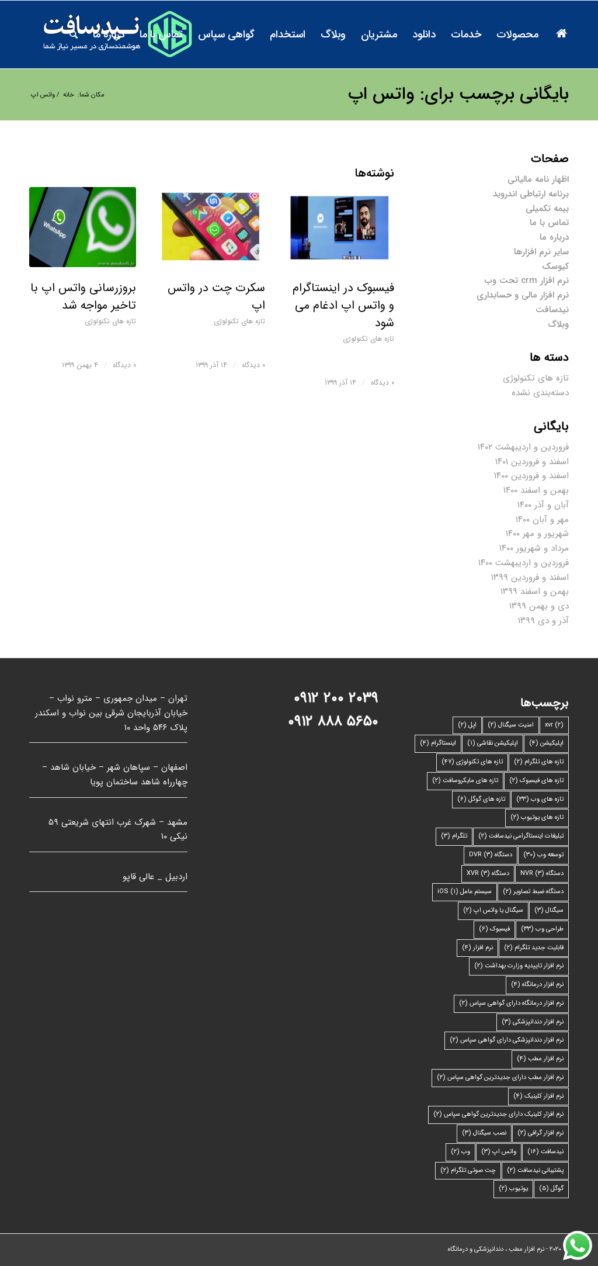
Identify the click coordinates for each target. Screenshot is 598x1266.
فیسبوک (494, 929)
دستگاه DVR (490, 855)
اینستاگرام (438, 743)
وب (460, 1152)
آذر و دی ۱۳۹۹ (543, 621)
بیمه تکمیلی (547, 209)
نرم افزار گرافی (540, 1133)
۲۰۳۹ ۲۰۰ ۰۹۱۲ (336, 698)
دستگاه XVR (488, 873)
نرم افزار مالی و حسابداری (523, 295)
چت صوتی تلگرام (468, 1170)
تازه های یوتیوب (537, 817)
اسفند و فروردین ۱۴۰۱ (532, 462)
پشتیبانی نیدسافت (535, 1170)
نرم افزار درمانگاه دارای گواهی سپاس (511, 1003)
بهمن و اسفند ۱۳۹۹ (534, 591)
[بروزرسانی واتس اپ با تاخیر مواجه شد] (82, 227)
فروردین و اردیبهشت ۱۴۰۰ (523, 563)
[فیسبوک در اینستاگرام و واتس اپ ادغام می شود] (340, 227)
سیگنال (549, 910)
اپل (467, 725)
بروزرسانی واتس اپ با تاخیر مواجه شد (83, 296)
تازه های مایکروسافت (465, 781)
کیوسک (555, 267)
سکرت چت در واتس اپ (216, 296)
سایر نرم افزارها (541, 252)
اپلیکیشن (546, 743)
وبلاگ (558, 324)
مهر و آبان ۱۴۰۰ (542, 520)
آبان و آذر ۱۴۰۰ (543, 505)
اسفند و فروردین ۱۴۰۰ (531, 476)
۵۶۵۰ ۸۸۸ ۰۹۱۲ (333, 721)
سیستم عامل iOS (464, 892)
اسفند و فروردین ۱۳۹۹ (530, 577)
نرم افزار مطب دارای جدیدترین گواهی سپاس (500, 1077)
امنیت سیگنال (511, 725)
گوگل (551, 1189)
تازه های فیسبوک (536, 781)
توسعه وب (543, 855)
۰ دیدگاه (124, 365)
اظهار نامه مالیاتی (538, 179)
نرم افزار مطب (540, 1059)
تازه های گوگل (481, 799)
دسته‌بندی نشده (540, 393)
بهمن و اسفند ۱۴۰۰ (536, 490)
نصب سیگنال (484, 1133)
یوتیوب (513, 1189)
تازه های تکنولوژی (110, 321)
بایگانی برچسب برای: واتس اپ (458, 94)
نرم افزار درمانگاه (537, 985)
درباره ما (554, 237)
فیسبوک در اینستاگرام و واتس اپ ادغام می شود (343, 305)
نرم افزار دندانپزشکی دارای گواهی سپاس (507, 1040)
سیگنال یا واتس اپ (493, 910)
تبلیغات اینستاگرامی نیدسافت (521, 836)
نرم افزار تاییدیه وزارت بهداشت (519, 966)
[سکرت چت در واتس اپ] (211, 227)
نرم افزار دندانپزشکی (533, 1022)
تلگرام (454, 836)
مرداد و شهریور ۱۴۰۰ (534, 548)
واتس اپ (498, 1152)
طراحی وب (542, 929)
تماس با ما (549, 223)
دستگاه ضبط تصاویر (533, 892)
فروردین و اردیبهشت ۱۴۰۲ (523, 447)
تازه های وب (540, 799)
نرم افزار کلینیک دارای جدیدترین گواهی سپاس (498, 1114)
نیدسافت (552, 310)
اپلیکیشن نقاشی (492, 743)
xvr (554, 725)
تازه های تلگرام (539, 762)
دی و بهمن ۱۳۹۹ (539, 606)
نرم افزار (477, 948)
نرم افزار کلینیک (538, 1096)
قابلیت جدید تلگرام (534, 948)
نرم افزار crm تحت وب (527, 281)
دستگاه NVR (542, 873)
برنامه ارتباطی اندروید (531, 194)
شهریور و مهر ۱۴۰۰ (537, 534)
